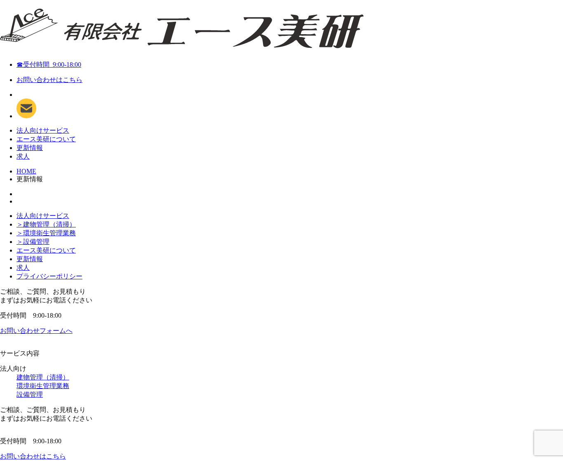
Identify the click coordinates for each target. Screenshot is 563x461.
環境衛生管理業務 (42, 385)
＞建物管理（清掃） (46, 224)
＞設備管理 (32, 241)
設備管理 (29, 394)
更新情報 (29, 147)
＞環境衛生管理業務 (46, 232)
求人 (23, 156)
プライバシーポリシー (49, 276)
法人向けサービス (42, 130)
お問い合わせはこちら (49, 79)
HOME (26, 171)
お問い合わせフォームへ (36, 330)
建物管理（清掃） (42, 377)
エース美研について (46, 139)
